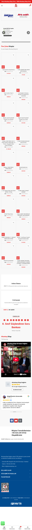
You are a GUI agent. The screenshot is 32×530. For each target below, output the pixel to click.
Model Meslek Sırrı (23, 167)
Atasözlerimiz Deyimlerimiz (9, 69)
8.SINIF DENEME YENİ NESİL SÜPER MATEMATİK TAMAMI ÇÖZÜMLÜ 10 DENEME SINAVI (23, 262)
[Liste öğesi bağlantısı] (16, 464)
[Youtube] (16, 421)
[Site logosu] (16, 5)
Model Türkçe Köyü (8, 214)
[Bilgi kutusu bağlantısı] (16, 281)
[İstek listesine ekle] (13, 55)
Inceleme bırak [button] (17, 389)
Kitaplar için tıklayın (7, 35)
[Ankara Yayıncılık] (8, 15)
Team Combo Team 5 (8, 93)
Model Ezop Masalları (8, 260)
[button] (3, 67)
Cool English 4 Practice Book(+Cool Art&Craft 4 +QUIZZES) (23, 94)
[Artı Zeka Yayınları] (23, 15)
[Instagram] (20, 421)
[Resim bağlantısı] (5, 450)
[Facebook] (12, 421)
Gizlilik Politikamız (5, 439)
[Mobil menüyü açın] (1, 5)
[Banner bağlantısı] (16, 310)
